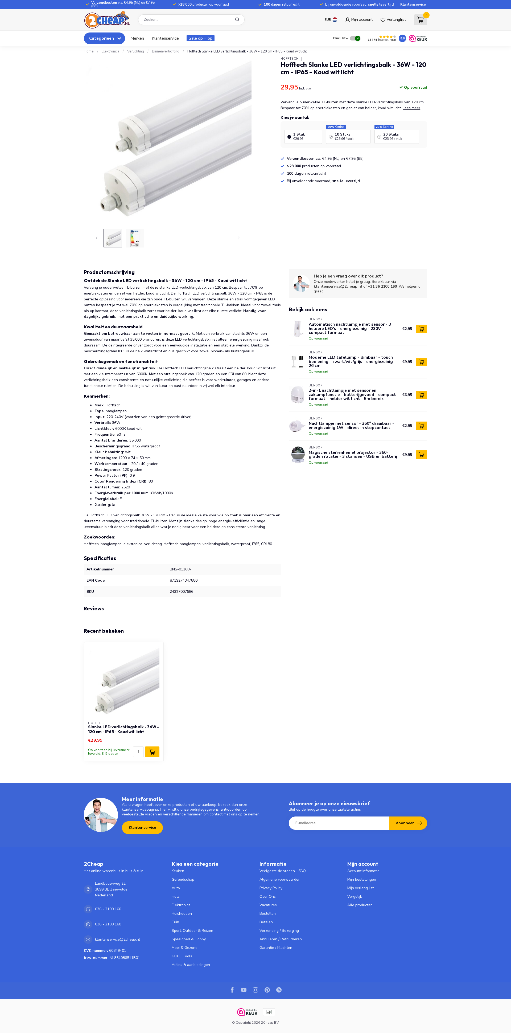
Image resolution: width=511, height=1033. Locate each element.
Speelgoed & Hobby (189, 939)
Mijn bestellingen (361, 879)
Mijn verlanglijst (360, 888)
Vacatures (268, 905)
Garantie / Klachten (275, 947)
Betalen (266, 922)
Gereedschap (183, 879)
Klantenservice (413, 4)
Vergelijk (354, 896)
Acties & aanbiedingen (191, 964)
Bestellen (267, 913)
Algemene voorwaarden (279, 879)
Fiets (176, 896)
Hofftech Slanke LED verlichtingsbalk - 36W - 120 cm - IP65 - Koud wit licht (247, 51)
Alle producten (360, 905)
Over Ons (267, 896)
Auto (176, 888)
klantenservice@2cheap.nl (338, 286)
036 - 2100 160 (108, 909)
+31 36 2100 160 (382, 286)
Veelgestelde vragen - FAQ (282, 870)
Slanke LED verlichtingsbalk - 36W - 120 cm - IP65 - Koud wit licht (123, 729)
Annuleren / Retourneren (280, 939)
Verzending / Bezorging (279, 930)
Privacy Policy (270, 888)
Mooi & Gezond (184, 947)
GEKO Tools (182, 956)
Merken (137, 38)
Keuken (178, 870)
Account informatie (363, 870)
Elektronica (110, 51)
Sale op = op (200, 38)
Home (89, 51)
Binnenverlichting (165, 51)
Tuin (175, 922)
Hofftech (290, 58)
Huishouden (182, 913)
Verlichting (135, 51)
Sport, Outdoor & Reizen (192, 930)
